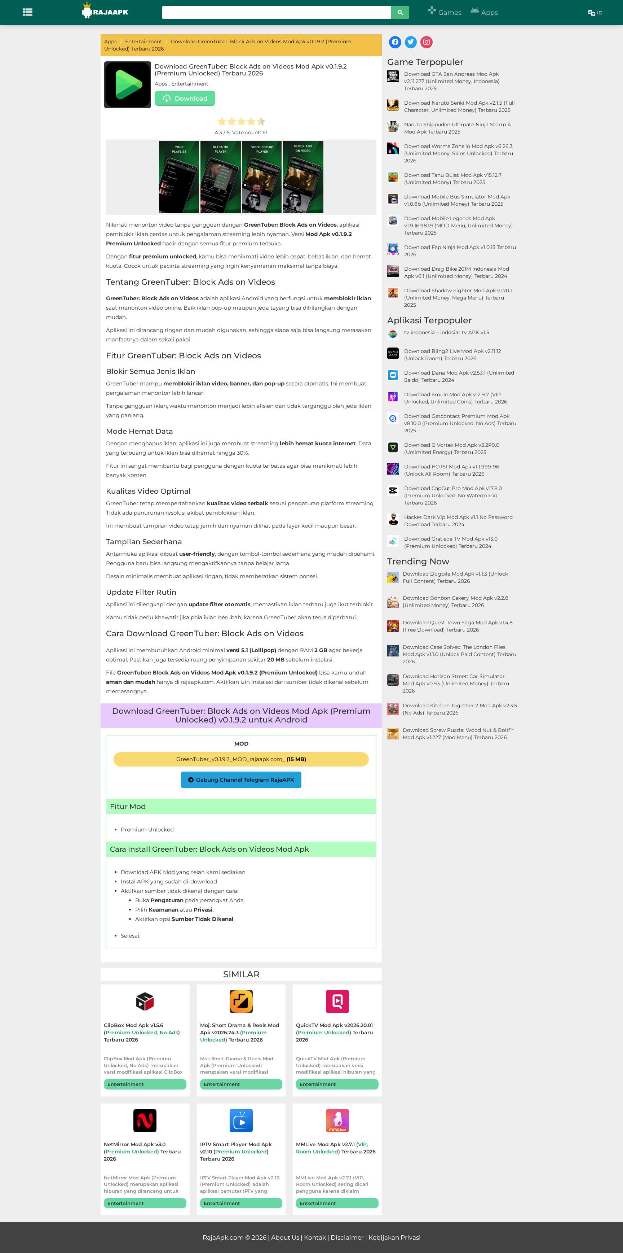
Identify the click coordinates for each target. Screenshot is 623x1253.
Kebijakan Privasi (394, 1237)
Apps (484, 13)
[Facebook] (395, 42)
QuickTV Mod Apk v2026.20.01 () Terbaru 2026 (334, 1032)
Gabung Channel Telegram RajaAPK (245, 779)
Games (444, 13)
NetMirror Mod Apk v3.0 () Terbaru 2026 (142, 1151)
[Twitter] (411, 42)
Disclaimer (347, 1237)
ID (599, 13)
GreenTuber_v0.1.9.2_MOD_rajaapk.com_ (241, 759)
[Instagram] (426, 42)
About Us (285, 1237)
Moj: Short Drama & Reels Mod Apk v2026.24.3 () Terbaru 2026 (239, 1032)
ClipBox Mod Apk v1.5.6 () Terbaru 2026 (142, 1032)
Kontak (315, 1237)
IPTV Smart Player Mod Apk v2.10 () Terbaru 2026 (236, 1151)
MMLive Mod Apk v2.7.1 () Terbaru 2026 (336, 1148)
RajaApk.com (223, 1237)
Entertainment (189, 83)
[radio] (222, 122)
